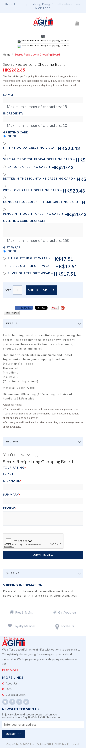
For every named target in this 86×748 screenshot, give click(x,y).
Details (12, 323)
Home (7, 54)
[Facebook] (12, 702)
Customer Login (16, 694)
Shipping (12, 573)
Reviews (12, 441)
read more (10, 670)
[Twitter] (5, 702)
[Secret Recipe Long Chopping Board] (43, 41)
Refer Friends (12, 312)
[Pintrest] (26, 702)
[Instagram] (19, 702)
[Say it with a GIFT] (43, 22)
